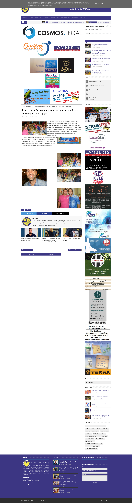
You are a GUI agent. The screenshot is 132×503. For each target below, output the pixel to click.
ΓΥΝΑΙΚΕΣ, (34, 117)
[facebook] (24, 484)
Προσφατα (89, 41)
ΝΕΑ (99, 436)
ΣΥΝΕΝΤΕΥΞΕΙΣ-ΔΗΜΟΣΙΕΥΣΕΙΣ (93, 443)
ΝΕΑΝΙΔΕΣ (104, 436)
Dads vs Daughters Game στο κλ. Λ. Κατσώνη (101, 409)
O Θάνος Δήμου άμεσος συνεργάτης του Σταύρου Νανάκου (30, 239)
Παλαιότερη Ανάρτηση (74, 249)
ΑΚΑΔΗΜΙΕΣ (102, 426)
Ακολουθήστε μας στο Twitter (96, 85)
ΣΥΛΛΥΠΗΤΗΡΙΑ (89, 441)
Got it (102, 3)
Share (46, 213)
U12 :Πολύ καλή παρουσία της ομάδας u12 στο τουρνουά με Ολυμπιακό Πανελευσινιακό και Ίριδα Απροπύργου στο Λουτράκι (99, 22)
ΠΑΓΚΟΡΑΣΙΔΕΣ (89, 438)
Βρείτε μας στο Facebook (95, 90)
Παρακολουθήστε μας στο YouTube (96, 98)
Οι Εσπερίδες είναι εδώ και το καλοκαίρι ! (100, 390)
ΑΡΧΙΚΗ (24, 18)
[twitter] (28, 484)
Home (23, 106)
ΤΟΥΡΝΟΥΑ (75, 18)
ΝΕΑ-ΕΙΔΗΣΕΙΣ (44, 18)
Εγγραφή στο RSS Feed (95, 81)
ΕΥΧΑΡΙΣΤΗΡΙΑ (105, 431)
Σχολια (106, 41)
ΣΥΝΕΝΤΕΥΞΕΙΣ (65, 18)
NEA (86, 426)
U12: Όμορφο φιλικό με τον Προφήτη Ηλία (100, 64)
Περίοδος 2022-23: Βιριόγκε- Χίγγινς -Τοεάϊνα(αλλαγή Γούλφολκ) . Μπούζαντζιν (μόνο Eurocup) (51, 240)
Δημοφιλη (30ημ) (97, 41)
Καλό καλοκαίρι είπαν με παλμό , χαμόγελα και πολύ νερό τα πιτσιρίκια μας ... (40, 22)
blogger (51, 254)
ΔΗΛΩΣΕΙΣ (106, 428)
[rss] (109, 501)
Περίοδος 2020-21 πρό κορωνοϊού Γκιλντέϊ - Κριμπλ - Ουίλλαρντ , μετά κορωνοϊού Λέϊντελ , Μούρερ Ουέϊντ (68, 483)
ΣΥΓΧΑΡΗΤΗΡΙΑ (100, 438)
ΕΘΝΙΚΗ (87, 431)
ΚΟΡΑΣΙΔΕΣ (88, 433)
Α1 (96, 426)
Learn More (96, 3)
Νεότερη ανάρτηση (27, 249)
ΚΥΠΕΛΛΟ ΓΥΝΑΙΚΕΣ (99, 433)
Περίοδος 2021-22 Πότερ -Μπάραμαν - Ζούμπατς (72, 239)
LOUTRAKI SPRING (67, 22)
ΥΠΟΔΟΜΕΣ (96, 446)
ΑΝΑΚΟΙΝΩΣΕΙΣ (33, 18)
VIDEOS (83, 18)
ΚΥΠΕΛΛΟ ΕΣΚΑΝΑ (90, 436)
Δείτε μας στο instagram (95, 93)
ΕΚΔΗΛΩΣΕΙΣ (55, 18)
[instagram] (101, 501)
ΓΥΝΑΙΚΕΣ (28, 106)
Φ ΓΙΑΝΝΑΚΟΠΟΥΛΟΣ (91, 448)
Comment (61, 213)
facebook (31, 254)
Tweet (31, 213)
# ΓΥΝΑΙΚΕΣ (28, 209)
